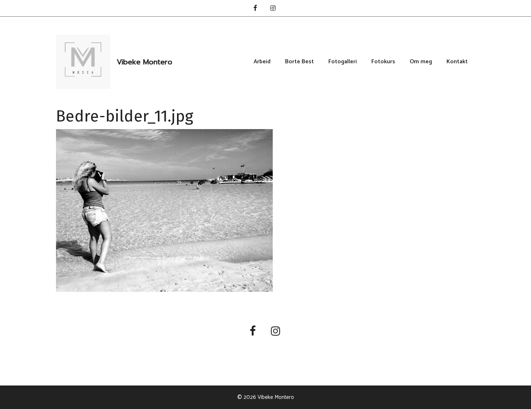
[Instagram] (273, 8)
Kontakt (457, 62)
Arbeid (262, 62)
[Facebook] (255, 8)
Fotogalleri (342, 62)
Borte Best (299, 62)
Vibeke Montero (144, 61)
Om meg (421, 62)
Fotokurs (383, 62)
